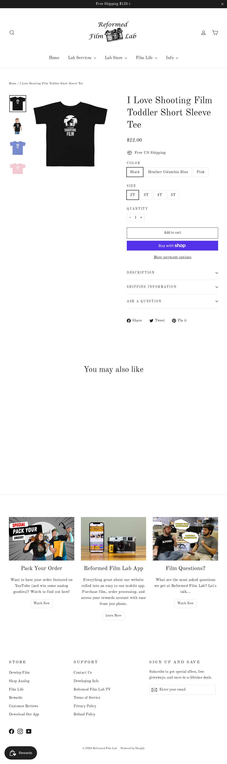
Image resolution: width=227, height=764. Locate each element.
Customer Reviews (23, 706)
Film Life (145, 58)
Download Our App (24, 714)
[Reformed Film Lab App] (113, 539)
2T (132, 195)
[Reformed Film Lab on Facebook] (11, 731)
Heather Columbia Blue (168, 172)
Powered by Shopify (133, 748)
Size (131, 186)
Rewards (15, 698)
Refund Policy (85, 714)
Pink (201, 172)
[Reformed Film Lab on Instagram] (20, 731)
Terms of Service (87, 698)
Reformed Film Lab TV (92, 689)
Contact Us (83, 673)
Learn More (113, 615)
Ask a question (144, 301)
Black (135, 172)
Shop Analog (19, 681)
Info (170, 58)
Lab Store (114, 58)
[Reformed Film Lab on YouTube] (28, 731)
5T (173, 195)
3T (146, 195)
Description (141, 272)
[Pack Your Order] (41, 539)
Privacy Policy (85, 706)
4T (159, 195)
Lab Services (80, 58)
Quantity (137, 208)
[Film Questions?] (185, 539)
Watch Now (41, 603)
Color (134, 163)
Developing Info (86, 681)
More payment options (173, 257)
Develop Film (19, 673)
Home (54, 58)
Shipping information (151, 287)
